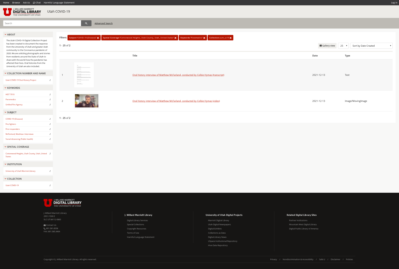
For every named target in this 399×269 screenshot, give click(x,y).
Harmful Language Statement (59, 2)
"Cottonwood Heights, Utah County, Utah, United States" (139, 37)
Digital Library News (217, 237)
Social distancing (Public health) (19, 139)
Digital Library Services (137, 220)
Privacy (273, 259)
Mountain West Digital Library (303, 224)
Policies (349, 259)
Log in (394, 2)
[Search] (86, 23)
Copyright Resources (136, 228)
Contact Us (51, 225)
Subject (11, 112)
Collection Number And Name (26, 73)
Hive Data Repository (218, 245)
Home (6, 2)
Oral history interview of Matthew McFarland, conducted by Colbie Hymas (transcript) (178, 74)
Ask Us (26, 2)
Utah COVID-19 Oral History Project (21, 80)
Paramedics (11, 99)
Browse (16, 2)
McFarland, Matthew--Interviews (20, 134)
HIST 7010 (10, 94)
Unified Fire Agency (14, 104)
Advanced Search (104, 23)
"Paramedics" (191, 37)
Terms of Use (133, 232)
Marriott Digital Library (218, 220)
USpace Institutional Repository (222, 241)
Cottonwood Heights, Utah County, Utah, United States (26, 155)
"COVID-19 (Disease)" (83, 37)
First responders (13, 129)
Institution (14, 164)
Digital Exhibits (215, 228)
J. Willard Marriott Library (55, 213)
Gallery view (328, 45)
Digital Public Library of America (303, 228)
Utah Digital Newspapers (219, 224)
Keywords (13, 87)
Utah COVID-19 (58, 11)
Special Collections (135, 224)
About (11, 34)
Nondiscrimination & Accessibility (298, 259)
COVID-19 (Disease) (14, 119)
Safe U (322, 259)
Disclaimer (335, 259)
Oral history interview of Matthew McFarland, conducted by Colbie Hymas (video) (176, 100)
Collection (14, 178)
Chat (38, 2)
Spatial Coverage (18, 146)
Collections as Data (217, 232)
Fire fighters (11, 124)
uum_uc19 (219, 37)
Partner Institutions (298, 220)
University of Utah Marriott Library (20, 171)
